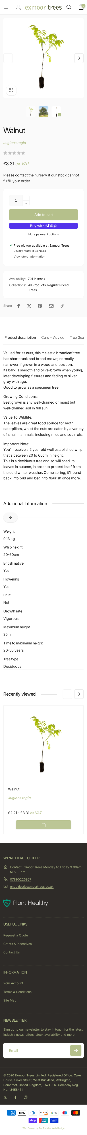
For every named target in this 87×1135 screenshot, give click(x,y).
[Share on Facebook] (18, 306)
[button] (6, 7)
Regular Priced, (58, 285)
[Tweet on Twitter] (29, 306)
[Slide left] (8, 58)
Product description (20, 337)
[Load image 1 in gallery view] (31, 111)
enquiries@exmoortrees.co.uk (32, 886)
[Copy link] (62, 306)
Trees (33, 290)
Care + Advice (52, 337)
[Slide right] (79, 58)
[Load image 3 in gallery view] (56, 111)
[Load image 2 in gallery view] (43, 111)
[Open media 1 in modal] (43, 58)
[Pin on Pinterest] (40, 306)
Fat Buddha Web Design (51, 1128)
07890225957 (20, 879)
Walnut (13, 789)
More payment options (43, 234)
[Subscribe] (75, 1050)
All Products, (37, 285)
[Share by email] (51, 306)
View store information (29, 256)
